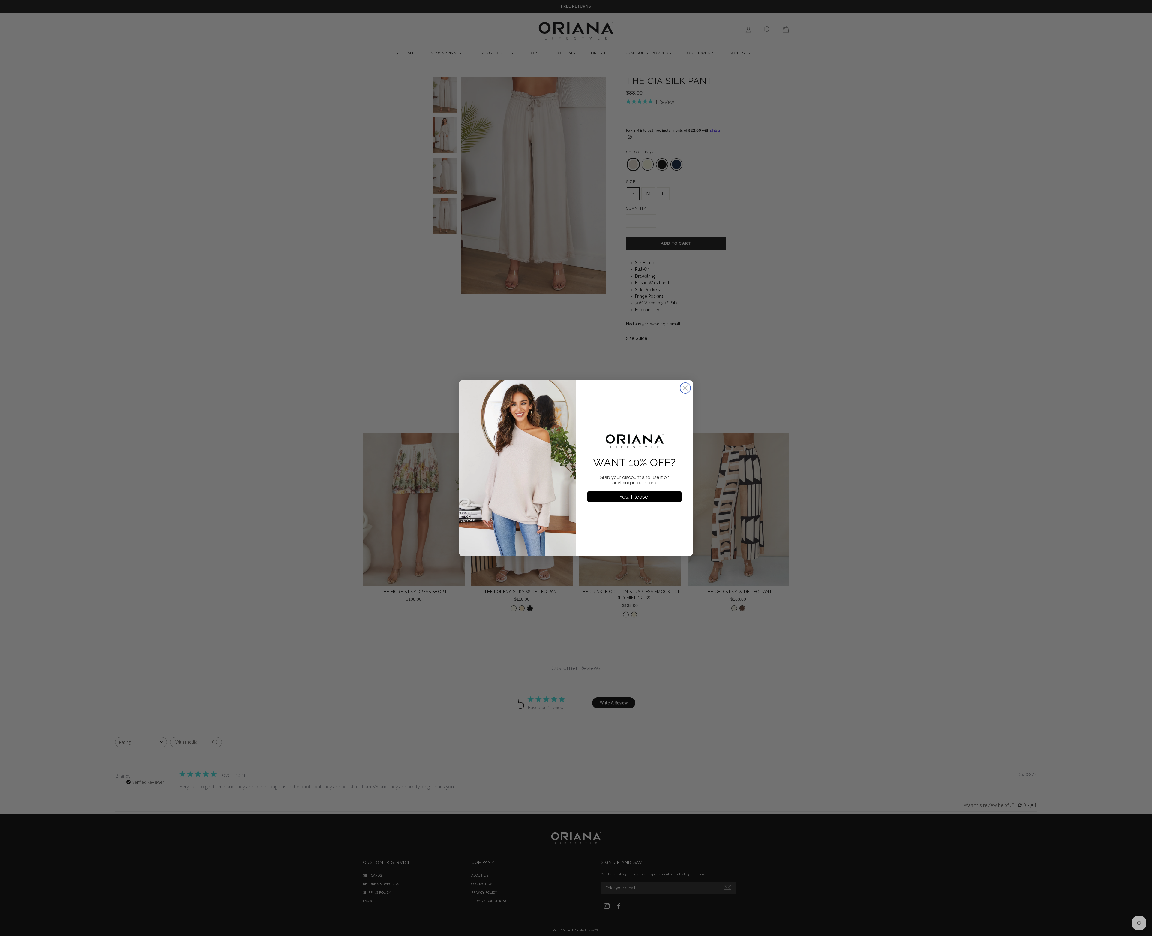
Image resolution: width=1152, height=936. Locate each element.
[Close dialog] (685, 388)
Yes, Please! (635, 497)
